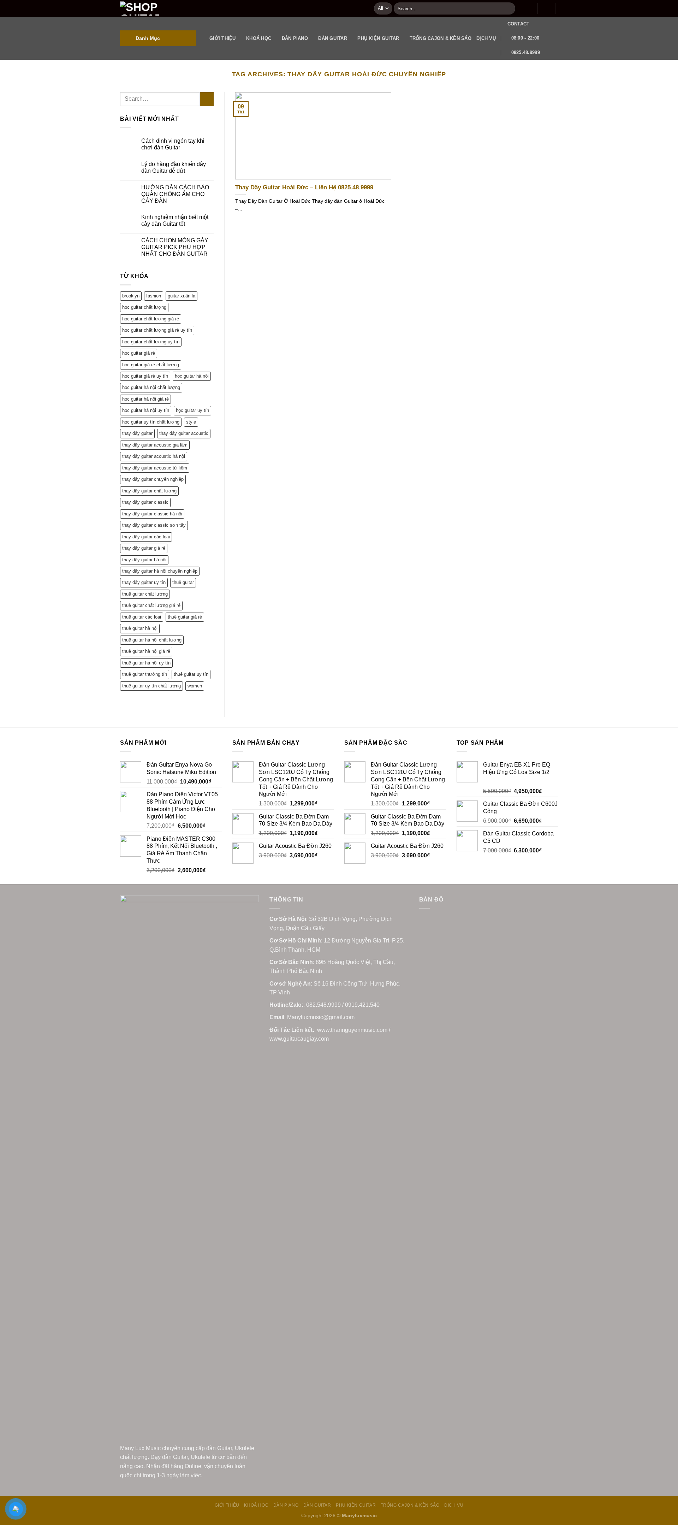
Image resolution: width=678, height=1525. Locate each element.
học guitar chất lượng (144, 307)
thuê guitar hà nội (139, 628)
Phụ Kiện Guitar (378, 38)
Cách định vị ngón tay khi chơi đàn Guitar (172, 144)
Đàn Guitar (332, 38)
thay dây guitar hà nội (144, 559)
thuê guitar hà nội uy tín (146, 663)
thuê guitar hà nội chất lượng (152, 640)
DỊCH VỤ (486, 38)
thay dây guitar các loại (146, 536)
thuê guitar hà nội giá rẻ (146, 651)
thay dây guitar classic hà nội (152, 513)
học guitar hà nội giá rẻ (145, 399)
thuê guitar (183, 582)
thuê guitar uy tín (191, 674)
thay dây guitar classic (145, 502)
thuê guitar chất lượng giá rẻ (151, 605)
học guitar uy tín (192, 410)
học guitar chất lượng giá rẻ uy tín (157, 330)
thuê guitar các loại (141, 617)
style (191, 422)
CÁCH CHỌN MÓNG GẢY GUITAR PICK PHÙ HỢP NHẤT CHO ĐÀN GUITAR (174, 247)
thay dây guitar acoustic (183, 433)
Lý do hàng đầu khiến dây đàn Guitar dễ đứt (173, 167)
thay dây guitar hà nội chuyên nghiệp (159, 571)
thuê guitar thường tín (144, 674)
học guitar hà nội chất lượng (151, 387)
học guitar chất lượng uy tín (150, 341)
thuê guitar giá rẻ (185, 617)
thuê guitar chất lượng (145, 594)
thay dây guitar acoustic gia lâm (155, 445)
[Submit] (509, 8)
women (195, 685)
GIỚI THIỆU (222, 38)
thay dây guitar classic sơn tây (154, 525)
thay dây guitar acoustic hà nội (153, 456)
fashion (153, 296)
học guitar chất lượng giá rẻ (150, 318)
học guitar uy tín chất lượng (150, 422)
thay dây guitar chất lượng (149, 490)
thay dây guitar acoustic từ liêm (154, 468)
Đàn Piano (295, 38)
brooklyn (130, 296)
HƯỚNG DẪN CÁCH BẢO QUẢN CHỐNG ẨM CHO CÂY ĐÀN (175, 194)
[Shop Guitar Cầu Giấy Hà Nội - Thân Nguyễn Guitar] (241, 8)
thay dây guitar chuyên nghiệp (153, 479)
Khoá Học (258, 38)
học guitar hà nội (192, 376)
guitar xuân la (181, 296)
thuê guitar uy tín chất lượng (151, 685)
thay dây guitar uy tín (144, 582)
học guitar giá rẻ (138, 353)
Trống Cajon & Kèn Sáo (440, 38)
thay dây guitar (137, 433)
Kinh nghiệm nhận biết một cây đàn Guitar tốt (174, 220)
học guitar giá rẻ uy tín (145, 376)
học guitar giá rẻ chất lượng (150, 364)
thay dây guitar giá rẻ (143, 548)
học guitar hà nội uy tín (145, 410)
